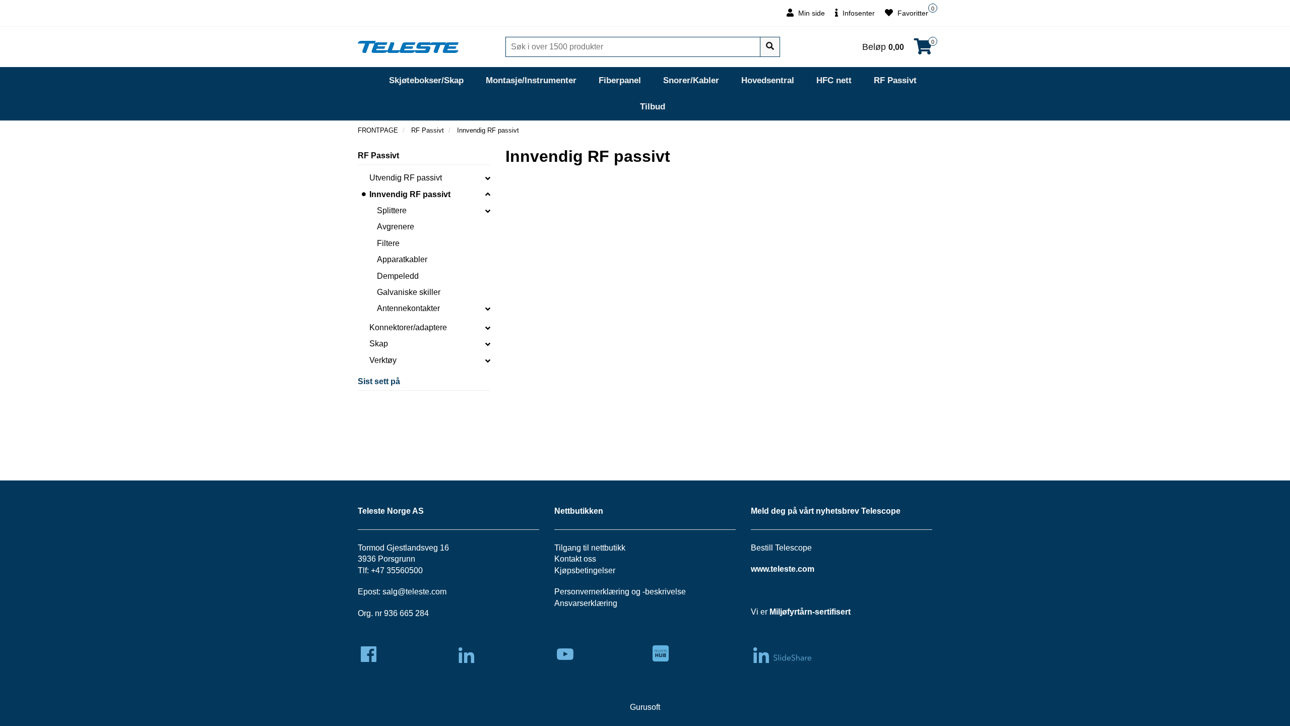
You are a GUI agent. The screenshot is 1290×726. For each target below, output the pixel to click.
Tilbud (652, 106)
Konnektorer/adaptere (408, 327)
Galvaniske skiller (408, 292)
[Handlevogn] (923, 49)
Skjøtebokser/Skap (426, 80)
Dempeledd (398, 276)
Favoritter (911, 13)
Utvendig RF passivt (405, 177)
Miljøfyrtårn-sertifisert (810, 612)
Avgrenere (395, 226)
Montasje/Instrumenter (531, 80)
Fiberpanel (620, 80)
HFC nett (834, 80)
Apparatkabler (402, 259)
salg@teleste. (406, 591)
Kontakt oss (575, 559)
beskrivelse (665, 591)
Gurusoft (645, 707)
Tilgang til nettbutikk (589, 547)
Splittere (392, 210)
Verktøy (383, 360)
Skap (378, 343)
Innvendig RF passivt (409, 194)
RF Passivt (895, 80)
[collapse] (487, 178)
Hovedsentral (767, 80)
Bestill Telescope (781, 547)
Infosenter (858, 13)
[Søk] (770, 47)
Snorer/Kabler (691, 80)
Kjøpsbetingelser (584, 570)
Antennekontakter (408, 308)
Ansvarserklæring (585, 603)
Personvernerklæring (591, 591)
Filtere (388, 243)
